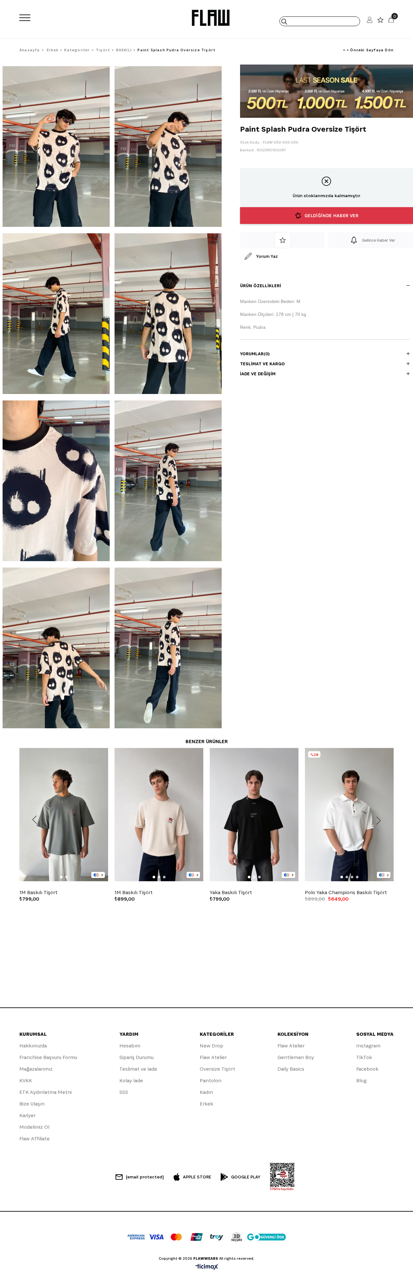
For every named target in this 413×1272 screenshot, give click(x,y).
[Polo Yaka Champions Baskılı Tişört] (349, 814)
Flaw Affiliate (34, 1138)
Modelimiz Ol (34, 1127)
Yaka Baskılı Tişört (231, 892)
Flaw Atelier (213, 1057)
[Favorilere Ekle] (282, 240)
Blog (361, 1080)
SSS (123, 1092)
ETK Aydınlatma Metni (45, 1092)
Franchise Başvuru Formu (48, 1057)
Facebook (367, 1068)
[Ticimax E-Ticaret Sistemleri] (206, 1267)
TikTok (364, 1057)
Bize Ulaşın (32, 1103)
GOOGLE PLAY (245, 1177)
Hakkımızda (33, 1045)
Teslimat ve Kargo (262, 364)
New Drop (211, 1045)
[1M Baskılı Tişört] (63, 814)
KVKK (25, 1080)
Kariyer (27, 1115)
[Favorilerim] (380, 21)
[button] (61, 877)
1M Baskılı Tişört (38, 892)
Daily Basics (290, 1068)
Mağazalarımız (36, 1068)
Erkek (206, 1103)
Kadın (206, 1092)
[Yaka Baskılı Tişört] (254, 814)
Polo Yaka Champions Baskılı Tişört (346, 892)
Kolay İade (131, 1080)
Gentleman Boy (295, 1057)
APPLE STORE (197, 1177)
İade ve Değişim (258, 374)
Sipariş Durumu (136, 1057)
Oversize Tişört (217, 1068)
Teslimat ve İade (138, 1068)
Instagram (368, 1045)
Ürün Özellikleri (260, 285)
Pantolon (210, 1080)
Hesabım (129, 1045)
